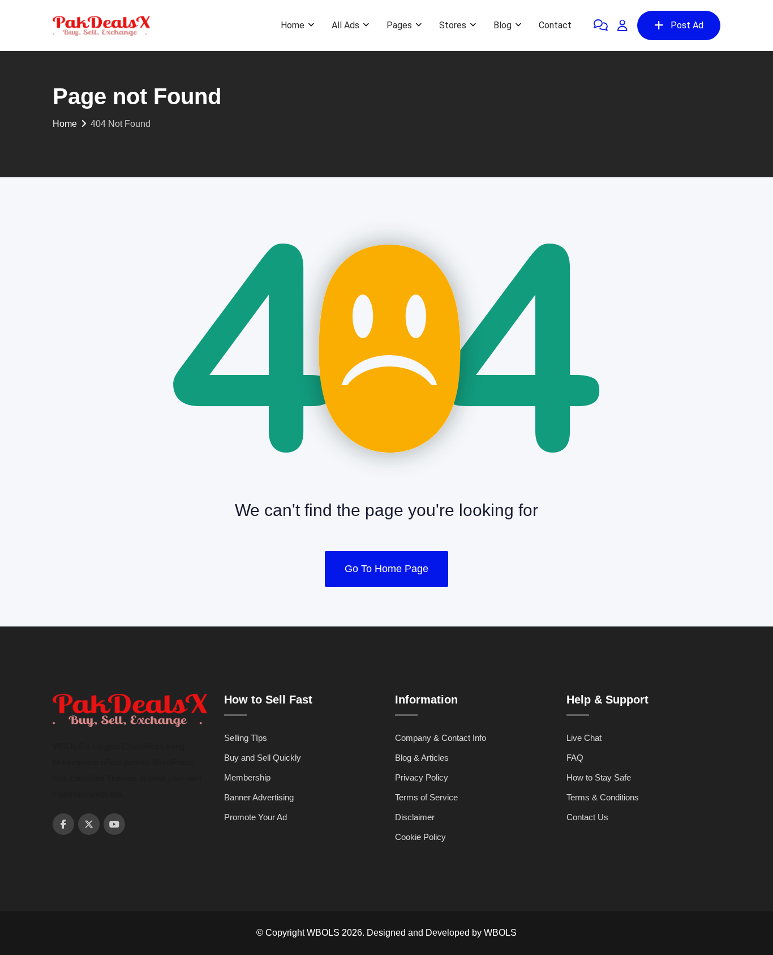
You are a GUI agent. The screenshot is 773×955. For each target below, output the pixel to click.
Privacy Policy (421, 777)
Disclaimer (415, 817)
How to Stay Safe (598, 777)
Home (292, 25)
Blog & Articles (422, 757)
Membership (247, 777)
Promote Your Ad (255, 817)
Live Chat (584, 738)
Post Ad (687, 25)
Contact (555, 25)
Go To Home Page (386, 568)
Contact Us (587, 817)
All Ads (345, 25)
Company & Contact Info (440, 738)
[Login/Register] (622, 25)
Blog (502, 25)
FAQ (574, 757)
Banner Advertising (259, 797)
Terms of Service (426, 797)
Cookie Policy (420, 837)
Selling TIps (245, 738)
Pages (399, 25)
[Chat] (601, 25)
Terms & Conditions (602, 797)
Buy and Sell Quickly (262, 757)
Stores (452, 25)
